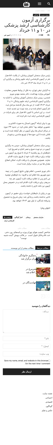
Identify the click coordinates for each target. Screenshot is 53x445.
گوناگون (36, 15)
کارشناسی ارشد (9, 221)
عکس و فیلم (47, 410)
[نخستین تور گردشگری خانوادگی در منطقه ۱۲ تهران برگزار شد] (43, 259)
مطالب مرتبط (42, 248)
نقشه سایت (47, 393)
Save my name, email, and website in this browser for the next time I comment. (27, 362)
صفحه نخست (40, 10)
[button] (39, 4)
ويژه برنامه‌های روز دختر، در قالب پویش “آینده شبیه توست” (15, 235)
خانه (48, 10)
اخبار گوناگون (18, 217)
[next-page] (43, 296)
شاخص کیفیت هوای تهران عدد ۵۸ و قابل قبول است (38, 233)
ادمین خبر (7, 35)
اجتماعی (48, 397)
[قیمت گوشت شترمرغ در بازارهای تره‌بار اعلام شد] (43, 272)
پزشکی (28, 217)
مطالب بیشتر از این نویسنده (22, 248)
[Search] (49, 4)
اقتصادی (49, 402)
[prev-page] (47, 296)
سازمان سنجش (38, 217)
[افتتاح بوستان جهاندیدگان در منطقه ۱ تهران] (43, 286)
